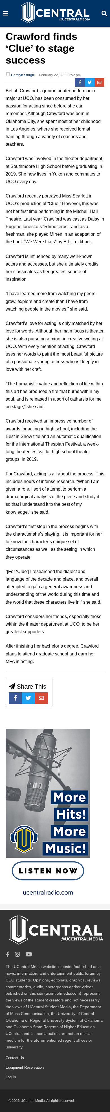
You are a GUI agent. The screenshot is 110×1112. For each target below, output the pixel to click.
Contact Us (15, 1058)
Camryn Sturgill (22, 75)
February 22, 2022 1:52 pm (60, 75)
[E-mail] (99, 82)
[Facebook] (80, 82)
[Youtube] (29, 954)
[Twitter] (90, 82)
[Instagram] (17, 954)
